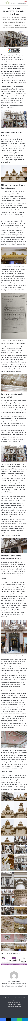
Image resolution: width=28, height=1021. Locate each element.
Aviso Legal (9, 1004)
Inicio (3, 27)
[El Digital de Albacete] (15, 2)
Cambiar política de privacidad (14, 1006)
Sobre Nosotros (17, 1004)
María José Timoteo (8, 25)
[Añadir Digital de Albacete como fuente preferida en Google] (14, 50)
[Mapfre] (14, 964)
